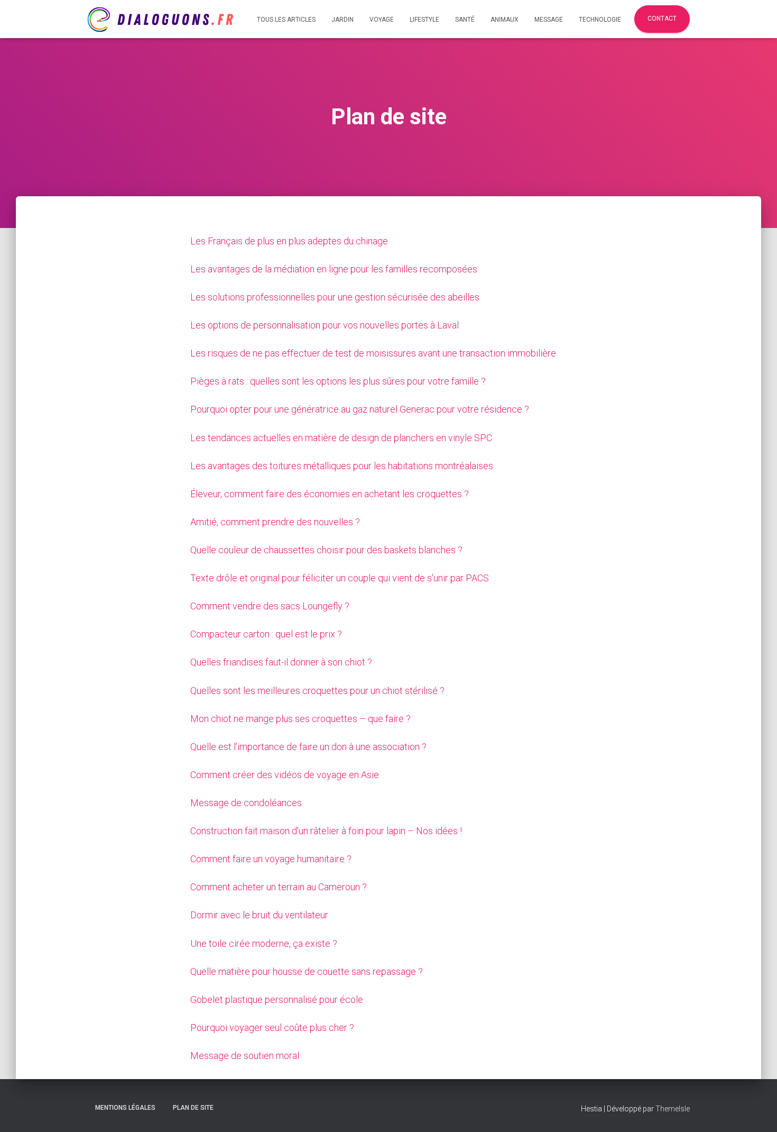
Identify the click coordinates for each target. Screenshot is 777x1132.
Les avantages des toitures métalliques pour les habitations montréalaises (341, 465)
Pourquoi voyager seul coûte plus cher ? (272, 1027)
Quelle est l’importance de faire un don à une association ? (308, 746)
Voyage (381, 19)
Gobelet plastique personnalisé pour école (276, 999)
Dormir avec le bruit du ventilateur (259, 914)
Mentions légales (125, 1107)
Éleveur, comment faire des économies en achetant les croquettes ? (329, 493)
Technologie (600, 19)
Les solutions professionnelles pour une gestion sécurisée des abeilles (334, 297)
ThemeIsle (672, 1108)
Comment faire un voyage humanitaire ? (271, 858)
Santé (465, 19)
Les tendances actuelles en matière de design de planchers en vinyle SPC (341, 437)
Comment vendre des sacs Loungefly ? (269, 605)
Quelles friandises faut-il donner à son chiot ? (281, 662)
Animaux (505, 19)
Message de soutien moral (244, 1055)
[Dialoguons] (160, 19)
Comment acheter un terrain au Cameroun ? (278, 886)
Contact (662, 18)
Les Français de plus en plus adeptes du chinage (289, 241)
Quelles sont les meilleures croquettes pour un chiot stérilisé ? (317, 690)
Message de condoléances (246, 802)
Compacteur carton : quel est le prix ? (266, 634)
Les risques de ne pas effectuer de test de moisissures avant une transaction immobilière (373, 353)
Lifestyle (424, 19)
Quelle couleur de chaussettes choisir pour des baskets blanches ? (326, 549)
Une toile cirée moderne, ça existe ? (263, 943)
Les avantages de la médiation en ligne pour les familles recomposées (333, 269)
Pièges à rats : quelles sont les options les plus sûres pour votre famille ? (338, 381)
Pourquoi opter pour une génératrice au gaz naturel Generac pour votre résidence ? (359, 409)
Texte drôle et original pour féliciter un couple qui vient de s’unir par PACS (339, 577)
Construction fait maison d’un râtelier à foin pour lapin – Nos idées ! (326, 830)
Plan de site (193, 1107)
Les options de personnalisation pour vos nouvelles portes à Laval (324, 325)
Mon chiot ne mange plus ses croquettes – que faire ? (300, 718)
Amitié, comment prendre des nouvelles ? (275, 521)
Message (548, 19)
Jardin (342, 19)
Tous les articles (286, 19)
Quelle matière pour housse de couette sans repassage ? (306, 971)
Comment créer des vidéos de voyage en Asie (284, 774)
